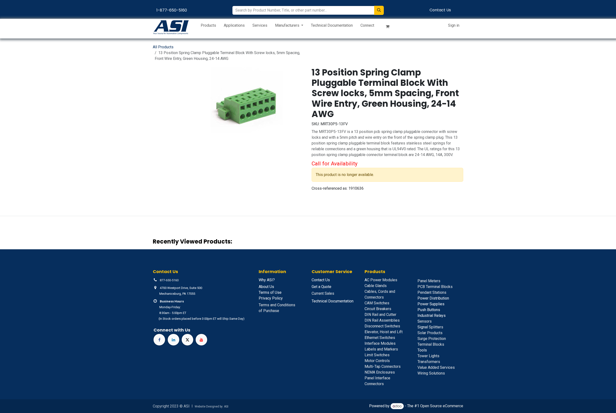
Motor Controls (377, 360)
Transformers (428, 361)
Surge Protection (431, 338)
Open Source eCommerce (441, 406)
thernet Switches (380, 337)
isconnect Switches (382, 326)
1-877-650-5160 (171, 10)
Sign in (453, 25)
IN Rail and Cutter (380, 314)
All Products (163, 47)
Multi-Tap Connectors (383, 366)
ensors (424, 321)
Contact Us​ (440, 10)
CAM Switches (377, 303)
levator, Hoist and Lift (384, 332)
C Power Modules (381, 280)
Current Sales (323, 293)
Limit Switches (377, 355)
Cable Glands (376, 285)
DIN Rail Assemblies (382, 320)
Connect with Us (172, 330)
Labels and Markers (381, 349)
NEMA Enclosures (380, 372)
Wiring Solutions (431, 373)
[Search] (379, 10)
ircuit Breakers (378, 309)
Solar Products (430, 333)
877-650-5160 (169, 280)
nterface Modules (380, 343)
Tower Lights (428, 356)
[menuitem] (208, 26)
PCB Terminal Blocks (435, 286)
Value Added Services (436, 367)
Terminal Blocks (430, 344)
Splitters (430, 327)
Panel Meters (428, 281)
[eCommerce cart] (389, 27)
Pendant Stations (431, 292)
